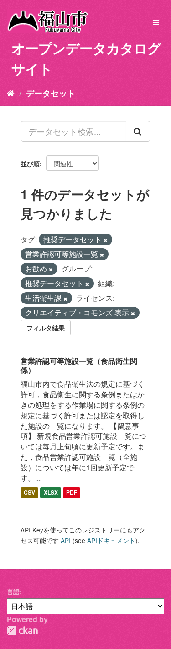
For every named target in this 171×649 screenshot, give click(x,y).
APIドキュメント (111, 540)
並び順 (30, 163)
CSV (29, 493)
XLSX (51, 493)
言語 (13, 591)
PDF (71, 493)
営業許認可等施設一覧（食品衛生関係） (79, 366)
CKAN (22, 630)
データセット (50, 93)
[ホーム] (11, 93)
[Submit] (138, 131)
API (66, 540)
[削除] (106, 240)
